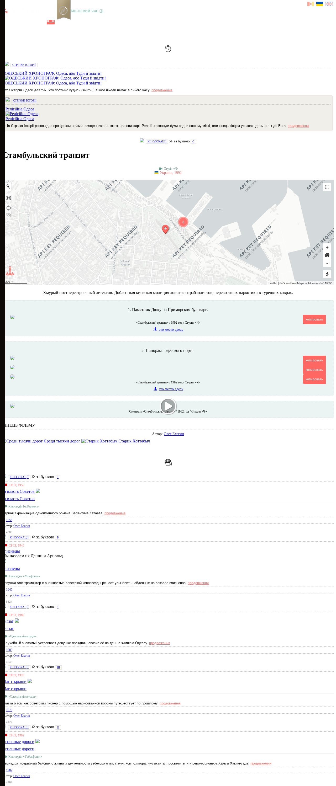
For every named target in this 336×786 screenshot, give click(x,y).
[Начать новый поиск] (8, 186)
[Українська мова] (320, 4)
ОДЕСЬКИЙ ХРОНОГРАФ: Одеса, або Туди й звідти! (53, 83)
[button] (327, 255)
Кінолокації (157, 141)
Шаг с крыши (14, 689)
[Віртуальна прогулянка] (60, 22)
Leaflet (273, 283)
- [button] (327, 263)
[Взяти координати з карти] (8, 207)
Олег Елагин (174, 434)
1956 (9, 520)
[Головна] (6, 22)
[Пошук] (68, 22)
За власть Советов (18, 498)
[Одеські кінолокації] (51, 22)
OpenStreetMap (292, 283)
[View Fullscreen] (327, 187)
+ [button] (327, 247)
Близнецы (11, 568)
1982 (9, 770)
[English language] (329, 4)
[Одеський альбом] (42, 22)
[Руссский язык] (311, 4)
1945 (9, 589)
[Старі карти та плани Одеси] (33, 22)
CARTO (327, 283)
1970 (9, 710)
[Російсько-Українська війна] (24, 22)
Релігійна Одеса (20, 118)
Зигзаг (8, 628)
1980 (9, 650)
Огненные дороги (18, 749)
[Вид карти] (8, 197)
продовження (161, 90)
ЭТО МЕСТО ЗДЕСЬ (171, 329)
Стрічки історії (24, 64)
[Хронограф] (15, 22)
